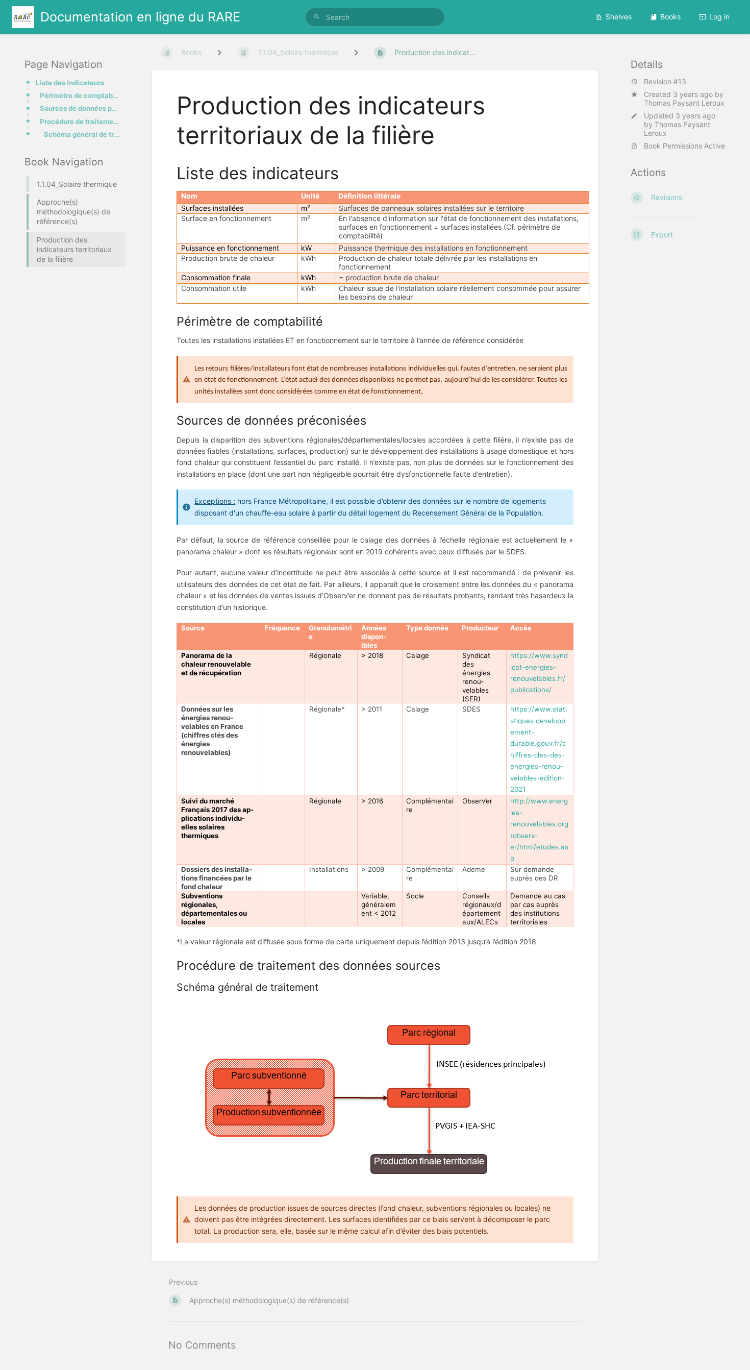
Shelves (619, 16)
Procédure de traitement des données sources (79, 121)
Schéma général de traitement (81, 134)
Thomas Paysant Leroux (684, 103)
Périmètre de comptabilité (79, 95)
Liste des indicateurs (70, 83)
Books (670, 16)
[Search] (316, 17)
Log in (719, 16)
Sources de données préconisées (79, 108)
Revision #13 (665, 82)
